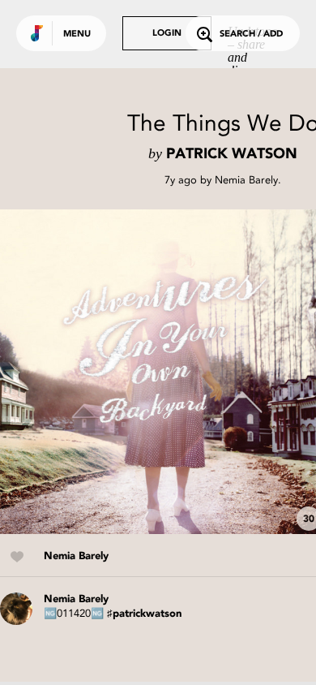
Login (166, 33)
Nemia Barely (246, 180)
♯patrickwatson (144, 614)
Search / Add (251, 34)
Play (162, 371)
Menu (77, 34)
